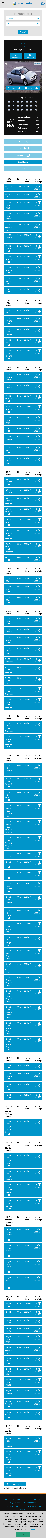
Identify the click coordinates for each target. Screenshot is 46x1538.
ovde (33, 1529)
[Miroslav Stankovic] (23, 106)
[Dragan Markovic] (19, 110)
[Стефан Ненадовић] (27, 102)
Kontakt (23, 1509)
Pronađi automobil (12, 1499)
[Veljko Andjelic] (14, 110)
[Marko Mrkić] (32, 102)
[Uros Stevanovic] (36, 110)
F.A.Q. (11, 1502)
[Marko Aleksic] (14, 106)
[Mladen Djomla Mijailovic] (23, 102)
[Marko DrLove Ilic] (10, 102)
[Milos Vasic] (23, 110)
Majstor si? (26, 1499)
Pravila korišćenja (30, 1502)
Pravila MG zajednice (34, 1506)
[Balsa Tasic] (36, 102)
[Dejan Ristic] (19, 102)
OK (23, 1535)
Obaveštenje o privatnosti (14, 1506)
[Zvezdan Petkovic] (32, 106)
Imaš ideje (37, 1499)
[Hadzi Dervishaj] (14, 102)
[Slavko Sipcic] (27, 110)
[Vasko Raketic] (10, 106)
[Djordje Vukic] (32, 110)
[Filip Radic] (10, 110)
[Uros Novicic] (36, 106)
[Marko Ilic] (19, 106)
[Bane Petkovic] (27, 106)
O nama (18, 1502)
